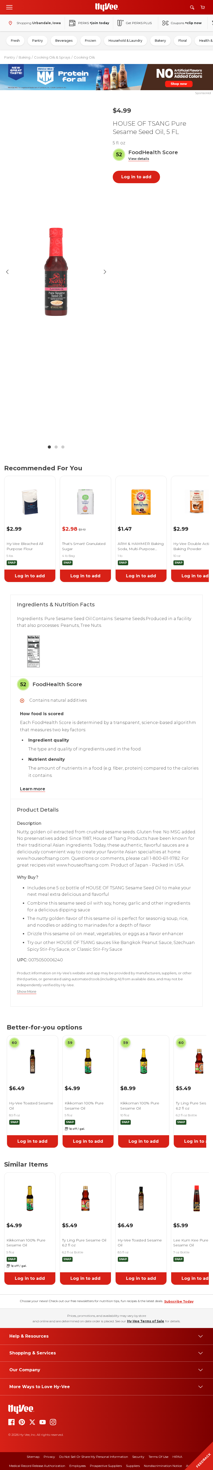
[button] (138, 159)
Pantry (37, 40)
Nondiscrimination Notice (163, 1466)
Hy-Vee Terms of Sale (145, 1321)
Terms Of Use (158, 1457)
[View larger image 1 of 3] (56, 272)
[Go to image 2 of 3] (56, 447)
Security (138, 1457)
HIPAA (177, 1457)
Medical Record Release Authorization (37, 1466)
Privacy (49, 1457)
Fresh (15, 40)
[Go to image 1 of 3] (49, 447)
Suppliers (133, 1466)
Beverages (63, 40)
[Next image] (105, 272)
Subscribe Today (179, 1301)
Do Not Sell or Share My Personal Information (93, 1457)
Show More (26, 991)
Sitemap (33, 1457)
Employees (77, 1466)
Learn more (32, 788)
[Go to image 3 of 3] (62, 447)
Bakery (160, 40)
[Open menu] (9, 7)
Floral (182, 40)
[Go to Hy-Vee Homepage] (107, 7)
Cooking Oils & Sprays (52, 57)
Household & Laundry (125, 40)
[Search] (192, 7)
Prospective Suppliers (106, 1466)
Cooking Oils (84, 57)
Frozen (90, 40)
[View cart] (202, 7)
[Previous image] (7, 272)
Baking (24, 57)
